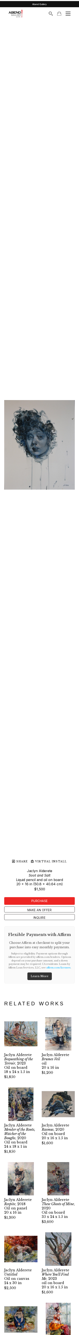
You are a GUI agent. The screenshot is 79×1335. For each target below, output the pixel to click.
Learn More (39, 976)
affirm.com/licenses (58, 967)
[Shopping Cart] (59, 13)
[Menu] (68, 13)
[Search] (51, 13)
